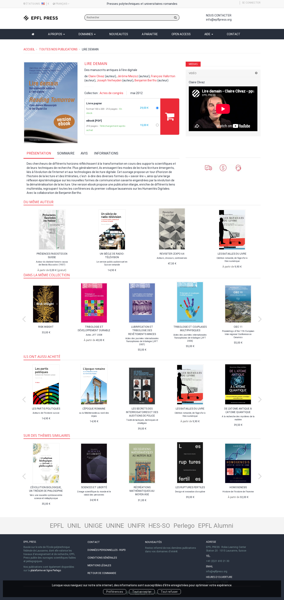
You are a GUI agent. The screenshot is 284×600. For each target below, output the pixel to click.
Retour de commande (102, 573)
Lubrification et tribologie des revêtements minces (142, 330)
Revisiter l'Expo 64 (172, 253)
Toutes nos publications (58, 49)
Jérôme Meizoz (127, 76)
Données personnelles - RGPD (107, 550)
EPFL (57, 525)
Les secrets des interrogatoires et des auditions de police (142, 412)
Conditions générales (102, 557)
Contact (233, 34)
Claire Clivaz (96, 76)
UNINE (115, 525)
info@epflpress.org (219, 19)
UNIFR (136, 525)
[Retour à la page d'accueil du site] (40, 18)
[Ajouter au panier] (169, 116)
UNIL (74, 525)
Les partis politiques (46, 408)
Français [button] (61, 3)
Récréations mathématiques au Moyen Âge (142, 491)
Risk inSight (46, 326)
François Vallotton (163, 76)
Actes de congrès (111, 93)
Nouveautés (153, 542)
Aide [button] (207, 34)
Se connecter (251, 2)
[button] (50, 103)
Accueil (29, 49)
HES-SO (159, 525)
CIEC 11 (238, 326)
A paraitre (150, 34)
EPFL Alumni (215, 525)
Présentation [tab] (39, 153)
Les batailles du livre (232, 253)
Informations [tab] (106, 153)
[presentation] (23, 318)
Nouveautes (118, 34)
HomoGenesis (238, 487)
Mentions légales (99, 565)
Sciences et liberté (94, 487)
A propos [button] (55, 34)
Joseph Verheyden (109, 80)
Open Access (181, 34)
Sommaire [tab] (65, 153)
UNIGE (93, 525)
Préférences (114, 591)
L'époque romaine (94, 408)
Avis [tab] (84, 153)
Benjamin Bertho (146, 80)
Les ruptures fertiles (190, 487)
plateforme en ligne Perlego (46, 570)
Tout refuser (169, 591)
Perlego (184, 525)
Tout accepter (142, 591)
